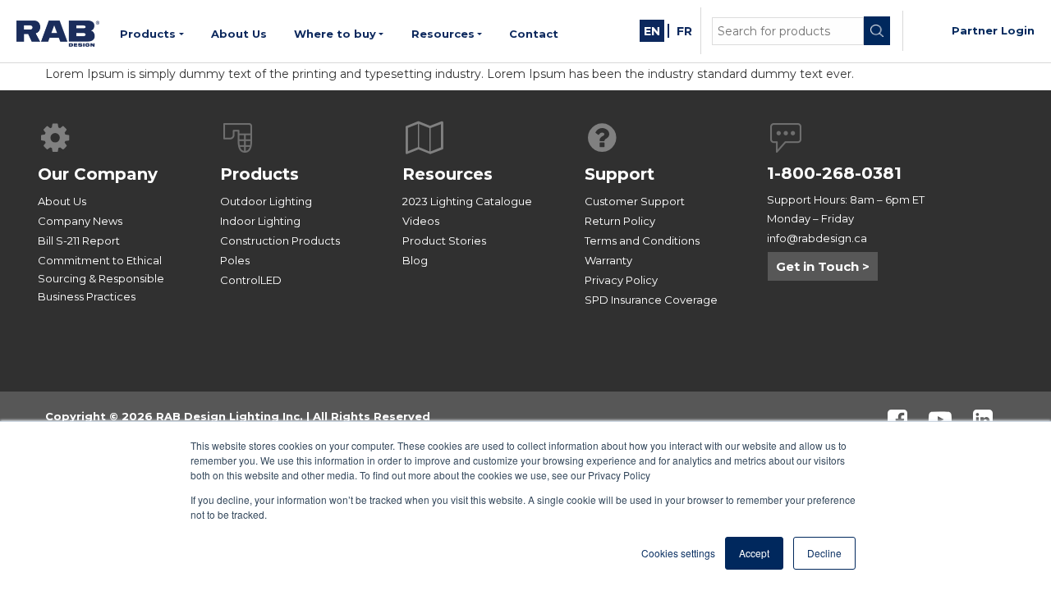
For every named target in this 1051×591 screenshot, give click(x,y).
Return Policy (620, 220)
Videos (420, 220)
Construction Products (280, 240)
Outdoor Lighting (266, 201)
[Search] (876, 30)
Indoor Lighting (260, 220)
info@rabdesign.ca (817, 238)
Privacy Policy (621, 279)
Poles (235, 260)
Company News (80, 220)
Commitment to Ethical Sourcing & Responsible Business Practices (101, 278)
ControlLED (251, 279)
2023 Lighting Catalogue (467, 201)
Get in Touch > (823, 266)
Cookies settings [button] (678, 553)
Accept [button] (754, 553)
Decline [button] (824, 553)
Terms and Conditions (642, 240)
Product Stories (444, 240)
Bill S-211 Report (79, 240)
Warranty (608, 260)
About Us (62, 201)
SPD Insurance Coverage (651, 299)
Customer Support (635, 201)
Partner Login (993, 30)
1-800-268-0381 (834, 173)
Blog (415, 260)
